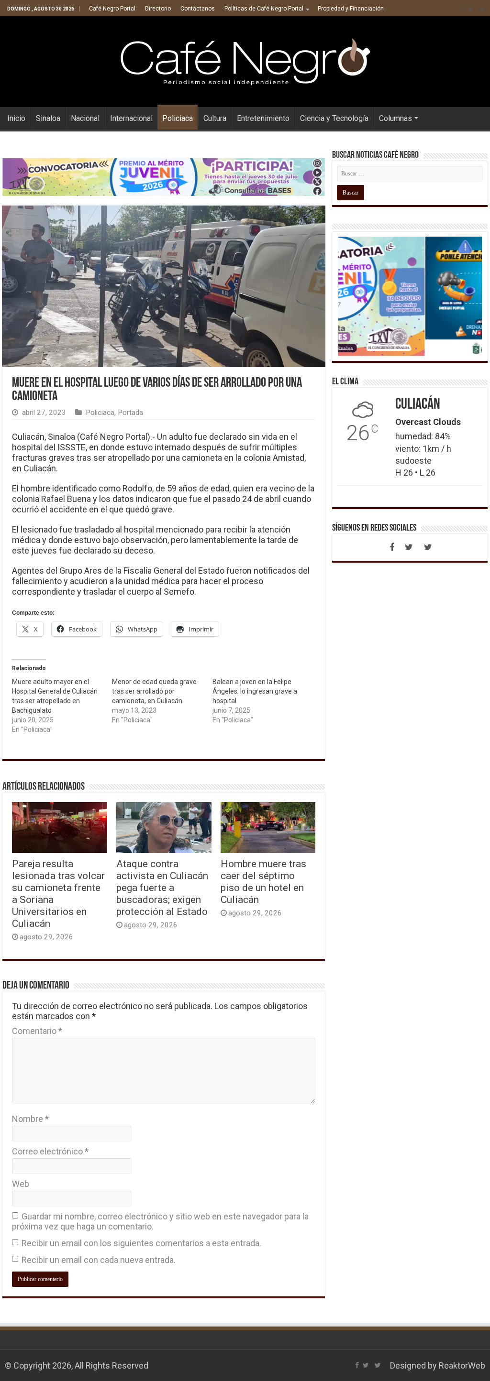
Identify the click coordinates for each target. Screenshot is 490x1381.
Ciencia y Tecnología (334, 118)
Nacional (85, 118)
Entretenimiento (263, 118)
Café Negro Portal (112, 8)
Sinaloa (48, 118)
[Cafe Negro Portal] (245, 59)
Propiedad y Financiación (351, 8)
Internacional (131, 118)
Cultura (214, 118)
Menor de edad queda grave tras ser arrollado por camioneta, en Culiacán (154, 691)
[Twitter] (471, 9)
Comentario (37, 1031)
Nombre (30, 1119)
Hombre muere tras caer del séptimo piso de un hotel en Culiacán (263, 881)
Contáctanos (197, 8)
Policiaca (177, 118)
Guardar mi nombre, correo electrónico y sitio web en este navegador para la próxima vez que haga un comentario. (160, 1221)
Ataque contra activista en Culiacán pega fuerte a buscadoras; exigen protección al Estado (162, 887)
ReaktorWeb (462, 1365)
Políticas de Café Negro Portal (263, 8)
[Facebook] (462, 9)
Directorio (158, 8)
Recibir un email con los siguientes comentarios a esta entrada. (141, 1243)
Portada (130, 412)
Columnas (395, 118)
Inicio (16, 118)
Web (20, 1184)
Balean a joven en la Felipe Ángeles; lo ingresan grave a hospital (254, 691)
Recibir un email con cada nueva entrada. (99, 1260)
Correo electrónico (50, 1151)
